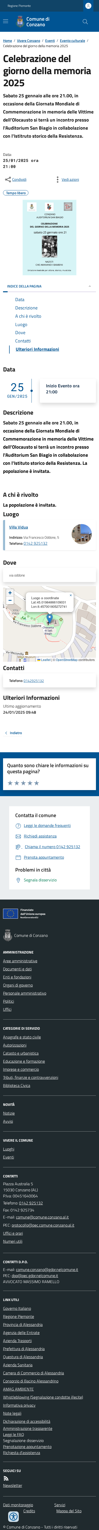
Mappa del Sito (68, 1511)
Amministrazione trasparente (27, 1428)
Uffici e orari (13, 1233)
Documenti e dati (17, 969)
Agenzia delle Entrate (21, 1333)
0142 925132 (35, 543)
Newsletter (12, 1485)
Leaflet (45, 660)
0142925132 (34, 680)
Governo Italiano (17, 1308)
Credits (29, 1511)
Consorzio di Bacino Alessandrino (30, 1381)
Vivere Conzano (28, 40)
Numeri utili (12, 1241)
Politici (8, 1001)
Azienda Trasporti (17, 1341)
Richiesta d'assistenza (21, 1453)
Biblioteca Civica (16, 1085)
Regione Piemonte (19, 6)
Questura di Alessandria (23, 1357)
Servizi (59, 1505)
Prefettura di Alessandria (24, 1349)
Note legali (12, 1413)
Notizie (9, 1113)
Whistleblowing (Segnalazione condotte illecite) (43, 1397)
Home (7, 40)
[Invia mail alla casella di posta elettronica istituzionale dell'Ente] (42, 1217)
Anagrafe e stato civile (22, 1037)
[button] (49, 619)
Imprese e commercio (21, 1069)
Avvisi (8, 1121)
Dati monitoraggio (18, 1505)
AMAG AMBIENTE (18, 1389)
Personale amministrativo (24, 993)
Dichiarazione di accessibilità (26, 1421)
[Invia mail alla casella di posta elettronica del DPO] (47, 1269)
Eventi (50, 40)
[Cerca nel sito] (83, 22)
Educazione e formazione (24, 1061)
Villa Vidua (18, 527)
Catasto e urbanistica (21, 1053)
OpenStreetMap (67, 660)
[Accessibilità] (13, 1517)
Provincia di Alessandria (23, 1324)
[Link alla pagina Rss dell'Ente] (6, 1478)
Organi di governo (18, 985)
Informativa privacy (19, 1405)
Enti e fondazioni (17, 977)
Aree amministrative (20, 961)
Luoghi (8, 1149)
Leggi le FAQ (13, 1434)
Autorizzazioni (14, 1045)
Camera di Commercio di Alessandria (33, 1373)
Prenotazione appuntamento (27, 1447)
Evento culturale (72, 40)
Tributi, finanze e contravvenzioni (30, 1077)
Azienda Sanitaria (17, 1365)
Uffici (7, 1009)
